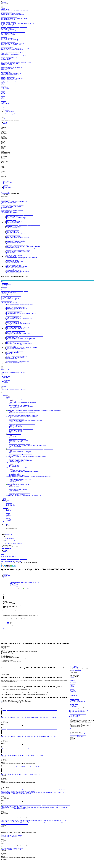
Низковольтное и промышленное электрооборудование (22, 412)
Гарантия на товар (74, 700)
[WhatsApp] (11, 566)
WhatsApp (5, 123)
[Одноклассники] (3, 566)
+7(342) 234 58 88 (5, 369)
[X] (7, 566)
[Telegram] (15, 566)
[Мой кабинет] (1, 391)
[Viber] (9, 566)
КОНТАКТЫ (73, 666)
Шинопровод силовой (14, 486)
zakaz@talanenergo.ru (6, 118)
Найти (72, 739)
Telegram (5, 122)
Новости (5, 182)
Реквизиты (73, 691)
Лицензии (72, 690)
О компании (73, 682)
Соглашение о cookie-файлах (77, 736)
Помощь (72, 705)
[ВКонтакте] (1, 566)
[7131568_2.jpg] (25, 586)
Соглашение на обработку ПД (77, 701)
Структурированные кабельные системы (18, 459)
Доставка (5, 577)
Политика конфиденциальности (78, 735)
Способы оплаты (6, 625)
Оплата (5, 576)
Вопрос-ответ (73, 706)
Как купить (9, 503)
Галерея (72, 689)
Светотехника (12, 436)
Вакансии (10, 182)
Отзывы (72, 685)
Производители (74, 704)
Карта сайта (73, 702)
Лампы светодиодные (14, 465)
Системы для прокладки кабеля (16, 419)
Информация (73, 695)
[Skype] (13, 566)
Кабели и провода (13, 401)
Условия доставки (74, 699)
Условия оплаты (74, 697)
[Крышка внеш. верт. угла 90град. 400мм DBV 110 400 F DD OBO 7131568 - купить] (25, 583)
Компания (8, 510)
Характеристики (7, 575)
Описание (5, 574)
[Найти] (2, 7)
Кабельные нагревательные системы (17, 470)
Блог (71, 687)
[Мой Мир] (5, 566)
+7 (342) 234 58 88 (5, 103)
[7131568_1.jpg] (25, 584)
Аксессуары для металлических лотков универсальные (12, 629)
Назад (9, 396)
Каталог (8, 397)
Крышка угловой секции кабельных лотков (10, 630)
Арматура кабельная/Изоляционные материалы (20, 451)
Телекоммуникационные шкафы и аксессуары (20, 479)
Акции (2, 281)
